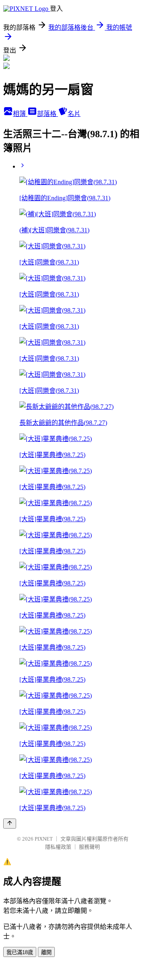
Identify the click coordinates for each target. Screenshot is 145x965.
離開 (46, 952)
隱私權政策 (58, 847)
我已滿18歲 (19, 952)
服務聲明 (89, 847)
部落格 (47, 113)
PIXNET (44, 839)
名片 (74, 113)
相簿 (20, 113)
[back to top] (9, 824)
